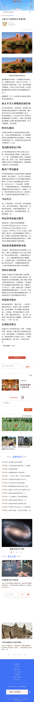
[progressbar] (24, 5)
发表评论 (17, 358)
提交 (27, 367)
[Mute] (22, 5)
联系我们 (17, 669)
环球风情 (11, 15)
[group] (19, 7)
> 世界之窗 (23, 380)
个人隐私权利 (24, 699)
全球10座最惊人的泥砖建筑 (11, 642)
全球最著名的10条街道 (10, 580)
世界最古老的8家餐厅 (24, 447)
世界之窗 (6, 15)
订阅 (5, 9)
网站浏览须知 (17, 700)
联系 (5, 7)
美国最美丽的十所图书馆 (25, 386)
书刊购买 (17, 679)
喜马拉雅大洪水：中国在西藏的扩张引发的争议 (9, 448)
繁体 (31, 5)
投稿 (5, 5)
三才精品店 (17, 674)
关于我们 (17, 666)
